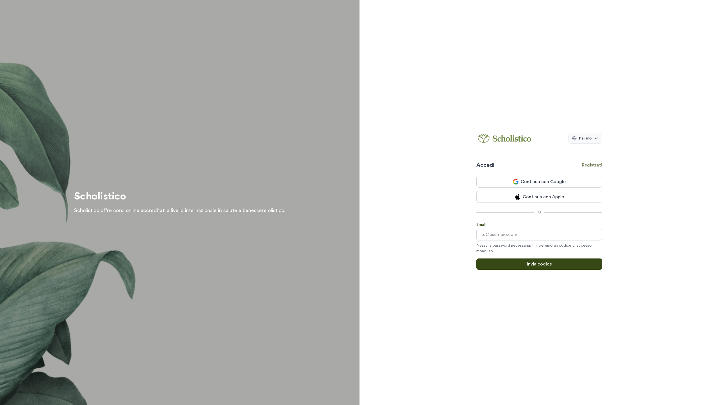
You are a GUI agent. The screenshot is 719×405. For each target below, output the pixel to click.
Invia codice (539, 264)
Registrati (592, 165)
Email (481, 225)
